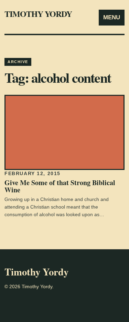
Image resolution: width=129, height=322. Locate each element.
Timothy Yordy (38, 14)
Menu (111, 17)
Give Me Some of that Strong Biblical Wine (59, 186)
